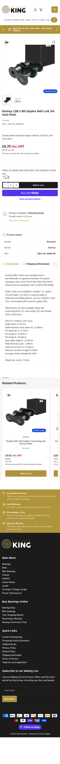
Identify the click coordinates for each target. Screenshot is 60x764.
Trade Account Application (14, 662)
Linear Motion (8, 582)
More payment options (30, 199)
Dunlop (26, 437)
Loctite (5, 586)
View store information (19, 220)
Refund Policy (8, 651)
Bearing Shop (8, 607)
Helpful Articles (9, 644)
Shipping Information (38, 264)
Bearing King (22, 734)
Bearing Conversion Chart (14, 622)
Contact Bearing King (12, 637)
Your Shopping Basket (12, 615)
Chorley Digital (44, 734)
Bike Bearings (8, 571)
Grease (5, 575)
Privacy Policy (9, 648)
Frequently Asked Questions (15, 640)
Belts (4, 567)
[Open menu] (54, 9)
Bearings (6, 564)
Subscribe (10, 699)
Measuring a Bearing (12, 618)
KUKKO (6, 578)
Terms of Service (10, 658)
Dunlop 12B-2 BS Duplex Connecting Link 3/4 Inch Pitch (26, 442)
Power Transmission (12, 593)
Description (12, 264)
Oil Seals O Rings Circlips (14, 589)
